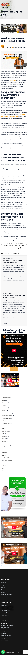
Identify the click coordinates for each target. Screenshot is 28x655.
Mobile (3, 420)
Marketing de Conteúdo (7, 415)
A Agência (4, 452)
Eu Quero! (14, 369)
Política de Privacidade (6, 594)
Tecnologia (4, 436)
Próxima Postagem (19, 246)
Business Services (6, 397)
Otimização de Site (7, 460)
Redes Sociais (5, 426)
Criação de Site (6, 457)
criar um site (13, 80)
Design (3, 400)
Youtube (4, 441)
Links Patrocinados (6, 413)
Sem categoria (5, 431)
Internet (15, 47)
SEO (3, 433)
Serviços (4, 455)
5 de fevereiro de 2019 (19, 45)
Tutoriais (4, 439)
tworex (9, 47)
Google (3, 405)
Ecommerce (5, 402)
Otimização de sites (6, 423)
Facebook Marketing (5, 615)
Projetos (4, 465)
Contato (4, 470)
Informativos (5, 408)
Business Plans (5, 395)
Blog (3, 468)
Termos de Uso (4, 597)
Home (3, 450)
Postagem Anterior (8, 245)
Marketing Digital (21, 47)
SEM (3, 428)
